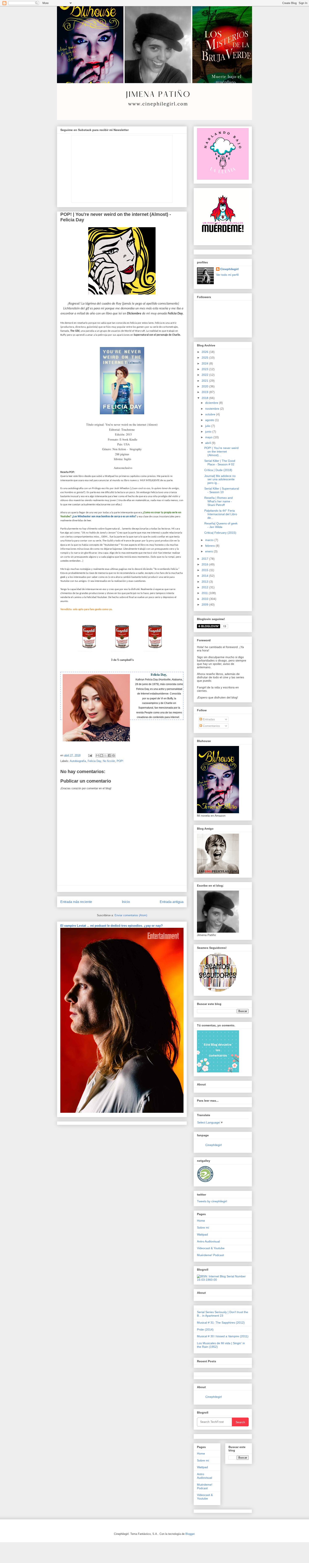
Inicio (126, 902)
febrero (210, 545)
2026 (205, 352)
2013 (205, 581)
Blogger (189, 1533)
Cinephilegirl (229, 269)
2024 (205, 363)
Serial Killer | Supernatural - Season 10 (221, 490)
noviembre (212, 408)
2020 (205, 386)
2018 (205, 398)
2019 (205, 392)
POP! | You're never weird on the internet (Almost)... (221, 451)
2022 (205, 374)
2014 (205, 575)
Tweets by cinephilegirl (212, 1201)
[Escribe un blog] (101, 755)
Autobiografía (78, 761)
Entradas (208, 719)
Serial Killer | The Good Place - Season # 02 (219, 462)
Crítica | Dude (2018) (218, 470)
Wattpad (202, 1234)
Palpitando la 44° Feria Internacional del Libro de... (220, 514)
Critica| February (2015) (220, 532)
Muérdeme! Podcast (210, 1255)
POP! (120, 761)
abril (208, 443)
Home (201, 1220)
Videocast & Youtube (210, 1248)
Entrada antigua (172, 902)
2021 (205, 380)
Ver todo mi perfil (227, 274)
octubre (210, 414)
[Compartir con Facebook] (109, 755)
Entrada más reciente (76, 902)
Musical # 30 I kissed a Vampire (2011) (222, 1336)
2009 (205, 604)
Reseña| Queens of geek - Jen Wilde (221, 525)
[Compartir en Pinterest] (113, 755)
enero (209, 551)
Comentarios (211, 725)
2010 (205, 599)
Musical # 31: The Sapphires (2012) (221, 1322)
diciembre (212, 402)
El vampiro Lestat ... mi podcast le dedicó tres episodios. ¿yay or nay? (111, 925)
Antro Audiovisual (208, 1241)
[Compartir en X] (105, 755)
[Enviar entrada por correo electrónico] (90, 755)
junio (208, 431)
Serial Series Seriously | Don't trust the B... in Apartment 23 (222, 1313)
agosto (210, 420)
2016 (205, 564)
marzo (209, 540)
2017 (205, 558)
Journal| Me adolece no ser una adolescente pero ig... (220, 479)
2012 (205, 587)
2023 (205, 369)
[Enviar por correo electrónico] (97, 755)
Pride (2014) (205, 1329)
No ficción (109, 761)
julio (208, 426)
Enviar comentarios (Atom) (131, 915)
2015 (205, 570)
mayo (209, 437)
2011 (205, 593)
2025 (205, 357)
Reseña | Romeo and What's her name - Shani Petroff (218, 501)
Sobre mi (203, 1227)
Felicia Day (94, 761)
